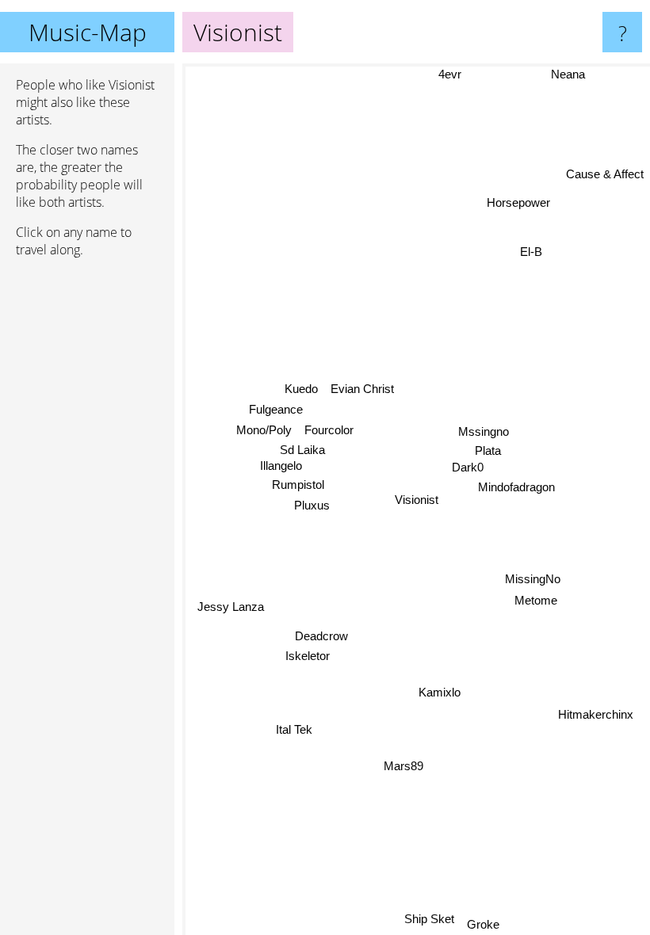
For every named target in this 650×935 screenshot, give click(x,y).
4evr (455, 74)
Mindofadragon (516, 487)
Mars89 (403, 766)
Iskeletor (307, 657)
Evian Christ (362, 388)
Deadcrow (321, 637)
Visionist (416, 499)
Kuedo (301, 388)
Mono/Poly (264, 429)
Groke (484, 924)
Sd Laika (303, 449)
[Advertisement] (87, 512)
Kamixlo (440, 692)
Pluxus (312, 504)
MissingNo (533, 579)
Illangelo (280, 464)
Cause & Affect (605, 174)
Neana (568, 74)
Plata (489, 451)
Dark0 (467, 467)
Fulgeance (276, 408)
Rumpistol (298, 483)
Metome (535, 600)
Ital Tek (293, 728)
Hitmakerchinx (595, 714)
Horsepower (517, 202)
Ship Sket (430, 918)
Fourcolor (329, 429)
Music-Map (88, 32)
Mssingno (482, 431)
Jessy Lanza (230, 606)
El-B (530, 251)
